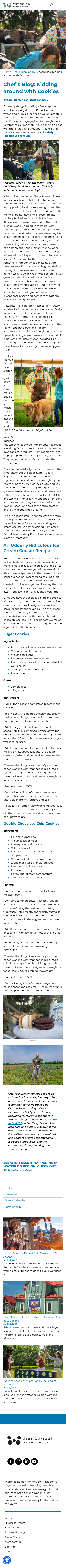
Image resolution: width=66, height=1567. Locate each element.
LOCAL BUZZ (21, 1170)
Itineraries (11, 1194)
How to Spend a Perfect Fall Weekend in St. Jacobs (30, 1255)
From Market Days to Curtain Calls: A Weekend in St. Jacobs (33, 1319)
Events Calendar (15, 1200)
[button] (51, 5)
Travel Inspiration (24, 71)
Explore (9, 1188)
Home (7, 71)
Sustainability (13, 1206)
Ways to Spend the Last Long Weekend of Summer (29, 1382)
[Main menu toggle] (59, 5)
